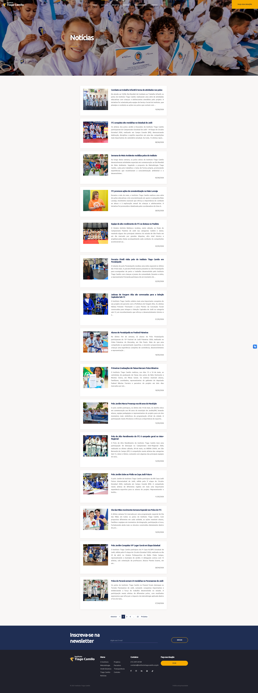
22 (138, 617)
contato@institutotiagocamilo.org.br (145, 665)
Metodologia (105, 665)
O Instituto (104, 662)
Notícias (103, 676)
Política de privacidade (180, 685)
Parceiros (117, 665)
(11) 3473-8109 (136, 662)
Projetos (117, 662)
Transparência (119, 669)
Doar (174, 663)
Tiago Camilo (105, 672)
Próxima (144, 617)
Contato (117, 672)
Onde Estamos (105, 669)
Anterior (114, 617)
